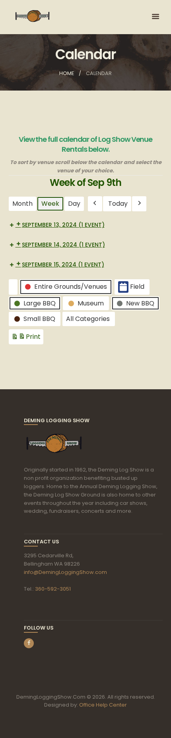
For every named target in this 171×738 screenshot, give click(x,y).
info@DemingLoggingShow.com (65, 572)
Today (118, 203)
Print (26, 338)
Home (66, 73)
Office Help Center (103, 705)
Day (74, 203)
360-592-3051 (53, 589)
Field (137, 286)
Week (50, 203)
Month (22, 203)
